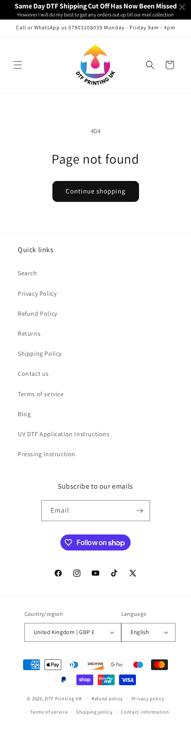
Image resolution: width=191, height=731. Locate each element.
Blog (24, 414)
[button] (18, 65)
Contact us (33, 374)
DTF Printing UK (63, 698)
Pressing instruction (47, 454)
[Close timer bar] (182, 7)
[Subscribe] (140, 510)
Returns (29, 333)
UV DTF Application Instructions (64, 434)
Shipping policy (94, 712)
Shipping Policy (40, 353)
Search (27, 273)
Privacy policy (147, 698)
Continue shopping (96, 191)
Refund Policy (37, 313)
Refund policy (107, 698)
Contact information (145, 712)
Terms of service (41, 394)
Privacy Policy (37, 293)
